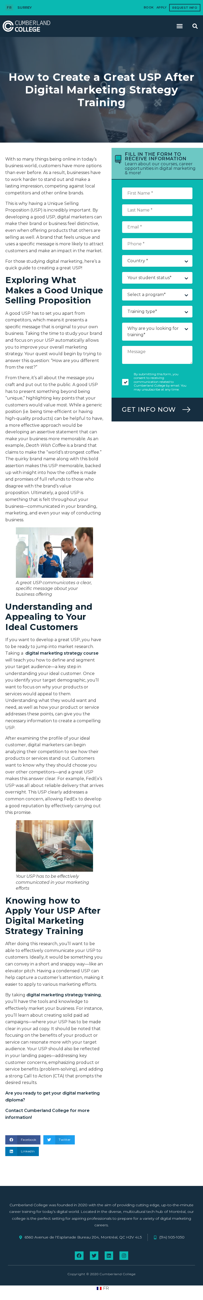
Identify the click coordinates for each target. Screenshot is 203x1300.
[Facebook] (79, 1255)
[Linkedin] (109, 1255)
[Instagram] (123, 1255)
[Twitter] (94, 1255)
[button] (180, 26)
